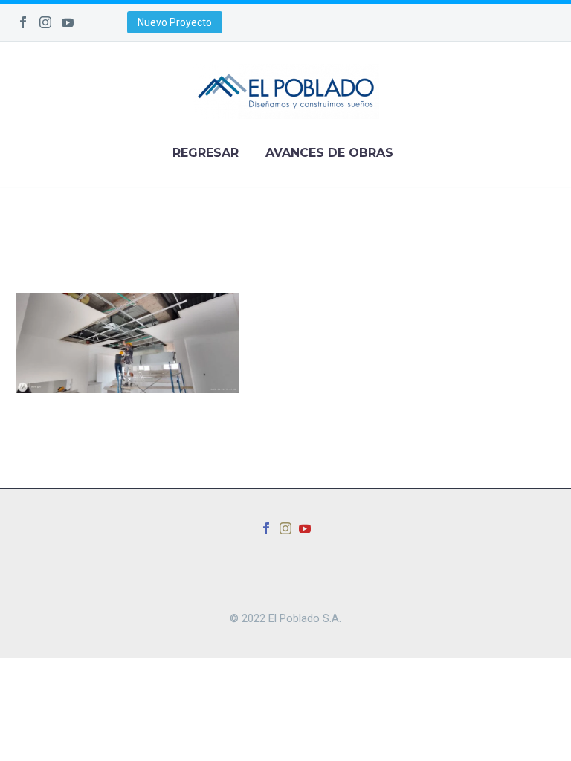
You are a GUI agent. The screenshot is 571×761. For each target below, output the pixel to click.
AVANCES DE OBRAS (329, 153)
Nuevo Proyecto (175, 22)
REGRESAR (205, 153)
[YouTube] (68, 22)
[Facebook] (23, 22)
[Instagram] (45, 22)
